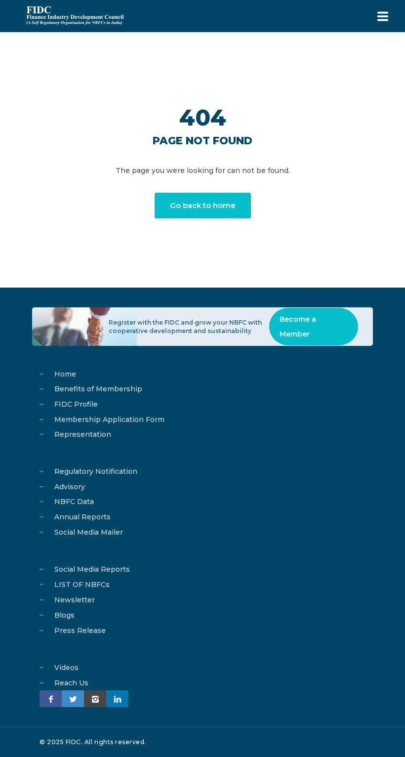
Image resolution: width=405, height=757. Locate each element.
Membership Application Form (109, 419)
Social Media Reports (92, 569)
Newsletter (74, 599)
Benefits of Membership (98, 388)
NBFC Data (74, 501)
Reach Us (71, 682)
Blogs (64, 615)
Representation (82, 434)
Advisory (69, 486)
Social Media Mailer (88, 532)
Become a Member (298, 326)
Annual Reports (82, 516)
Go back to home (203, 205)
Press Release (80, 630)
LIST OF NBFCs (82, 584)
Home (65, 374)
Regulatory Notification (95, 471)
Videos (66, 667)
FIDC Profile (76, 404)
